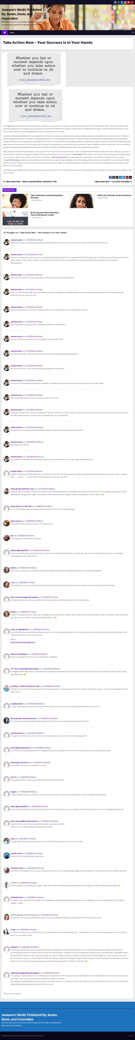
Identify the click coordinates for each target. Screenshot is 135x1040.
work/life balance (13, 160)
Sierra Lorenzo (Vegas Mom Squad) (24, 597)
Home (12, 33)
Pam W (13, 777)
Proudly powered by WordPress (11, 1036)
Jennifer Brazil (15, 853)
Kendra (13, 612)
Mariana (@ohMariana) (19, 550)
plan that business (59, 157)
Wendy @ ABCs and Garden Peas (23, 718)
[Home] (4, 32)
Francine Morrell (16, 733)
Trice (12, 582)
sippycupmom (16, 521)
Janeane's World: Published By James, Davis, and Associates (21, 14)
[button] (133, 32)
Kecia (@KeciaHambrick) (20, 748)
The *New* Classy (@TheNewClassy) (24, 669)
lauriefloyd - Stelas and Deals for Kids (24, 686)
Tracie (12, 930)
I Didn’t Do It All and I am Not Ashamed (114, 195)
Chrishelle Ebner (16, 897)
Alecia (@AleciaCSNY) (18, 806)
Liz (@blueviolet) (16, 704)
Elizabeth (13, 947)
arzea (12, 839)
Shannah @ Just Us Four (19, 762)
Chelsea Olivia (15, 471)
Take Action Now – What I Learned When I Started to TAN (31, 181)
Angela (13, 792)
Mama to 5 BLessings (18, 654)
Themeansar (39, 1036)
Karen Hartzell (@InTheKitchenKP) (23, 821)
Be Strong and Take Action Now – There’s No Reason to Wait (45, 214)
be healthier (78, 154)
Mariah (13, 568)
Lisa (11, 536)
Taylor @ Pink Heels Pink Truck (22, 489)
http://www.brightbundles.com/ (22, 642)
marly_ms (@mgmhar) (19, 629)
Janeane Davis (36, 200)
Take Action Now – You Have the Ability (112, 181)
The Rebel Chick (16, 868)
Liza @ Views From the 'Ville (20, 506)
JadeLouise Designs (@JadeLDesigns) (24, 973)
